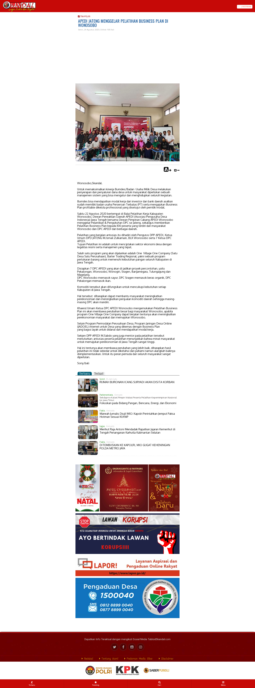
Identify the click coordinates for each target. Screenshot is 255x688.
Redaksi (88, 658)
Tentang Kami (109, 658)
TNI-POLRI (85, 16)
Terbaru (84, 373)
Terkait (98, 373)
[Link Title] (1, 6)
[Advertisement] (127, 57)
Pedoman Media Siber (139, 658)
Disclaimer (166, 658)
